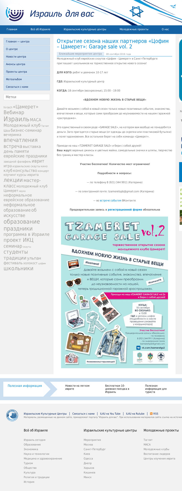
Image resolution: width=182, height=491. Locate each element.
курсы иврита (28, 175)
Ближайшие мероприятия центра (80, 53)
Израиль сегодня (35, 439)
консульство (25, 170)
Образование (32, 444)
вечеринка (12, 135)
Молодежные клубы (156, 449)
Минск (88, 477)
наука (22, 191)
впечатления (21, 140)
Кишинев (89, 472)
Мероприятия (92, 439)
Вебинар (14, 112)
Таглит (45, 126)
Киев (87, 453)
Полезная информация (25, 386)
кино (44, 166)
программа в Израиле (26, 234)
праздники (18, 228)
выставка (32, 146)
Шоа (7, 130)
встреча (13, 146)
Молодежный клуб (22, 125)
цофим (42, 263)
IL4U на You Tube (110, 413)
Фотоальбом (14, 79)
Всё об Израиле (40, 29)
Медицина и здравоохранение (43, 458)
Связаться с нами (17, 86)
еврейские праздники (25, 156)
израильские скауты (26, 166)
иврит (38, 161)
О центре (12, 49)
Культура (30, 472)
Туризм (28, 463)
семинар (13, 246)
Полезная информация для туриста (156, 389)
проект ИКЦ (19, 240)
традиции (15, 258)
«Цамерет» (25, 106)
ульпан (34, 258)
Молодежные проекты (134, 29)
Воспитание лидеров (157, 453)
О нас (165, 29)
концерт (43, 171)
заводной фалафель (17, 161)
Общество (30, 467)
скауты (27, 246)
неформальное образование (19, 207)
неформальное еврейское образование (26, 197)
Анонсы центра (15, 64)
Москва (88, 444)
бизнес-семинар (26, 130)
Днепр (88, 463)
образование (22, 221)
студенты (16, 252)
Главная (12, 29)
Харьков (89, 467)
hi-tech (8, 107)
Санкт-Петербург (95, 449)
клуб (8, 170)
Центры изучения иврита (159, 458)
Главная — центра (18, 41)
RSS (155, 413)
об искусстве (20, 212)
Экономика (31, 449)
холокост (30, 263)
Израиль (16, 119)
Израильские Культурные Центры (45, 413)
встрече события (110, 200)
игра (8, 166)
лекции (13, 180)
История (29, 481)
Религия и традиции (36, 477)
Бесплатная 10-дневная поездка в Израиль (117, 389)
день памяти (16, 151)
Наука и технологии (36, 453)
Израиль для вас (47, 12)
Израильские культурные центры (85, 29)
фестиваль (13, 263)
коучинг (10, 175)
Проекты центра (16, 71)
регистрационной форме (125, 209)
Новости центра (16, 56)
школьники (19, 268)
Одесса (88, 458)
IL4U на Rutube (135, 413)
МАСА (35, 119)
